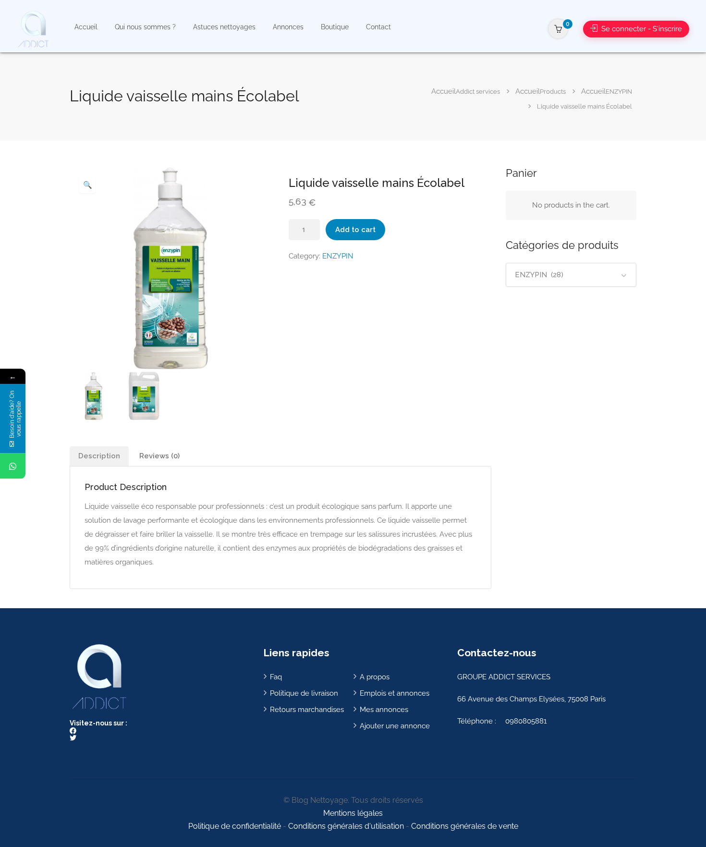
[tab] (99, 456)
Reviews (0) (159, 456)
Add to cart (355, 229)
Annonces (288, 27)
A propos (375, 677)
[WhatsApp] (12, 466)
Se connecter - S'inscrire (640, 29)
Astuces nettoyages (224, 27)
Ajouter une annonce (395, 726)
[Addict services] (33, 28)
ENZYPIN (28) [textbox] (539, 274)
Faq (276, 677)
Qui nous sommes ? (145, 27)
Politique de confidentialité (234, 826)
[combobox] (571, 275)
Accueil (85, 27)
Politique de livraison (304, 693)
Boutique (335, 27)
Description (99, 456)
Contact (378, 27)
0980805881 (526, 721)
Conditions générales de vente (464, 826)
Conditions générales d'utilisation (346, 826)
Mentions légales (353, 813)
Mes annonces (384, 709)
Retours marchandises (307, 709)
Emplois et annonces (394, 693)
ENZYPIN (337, 256)
